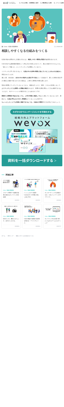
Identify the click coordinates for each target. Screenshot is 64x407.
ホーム (3, 235)
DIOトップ (10, 235)
